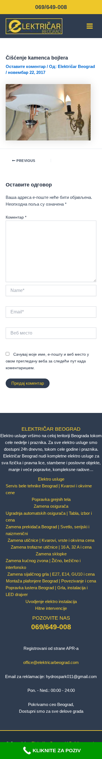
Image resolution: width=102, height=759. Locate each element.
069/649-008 (51, 7)
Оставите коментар (26, 66)
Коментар (16, 217)
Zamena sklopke (51, 554)
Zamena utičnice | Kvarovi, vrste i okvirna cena (51, 540)
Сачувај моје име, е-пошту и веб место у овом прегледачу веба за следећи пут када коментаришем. (47, 361)
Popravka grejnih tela (51, 499)
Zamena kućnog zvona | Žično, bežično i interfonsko (43, 564)
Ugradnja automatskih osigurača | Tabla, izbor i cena (49, 516)
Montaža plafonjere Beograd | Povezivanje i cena (51, 581)
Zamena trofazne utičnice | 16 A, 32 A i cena (51, 547)
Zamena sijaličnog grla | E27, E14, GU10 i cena (51, 574)
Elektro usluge (51, 479)
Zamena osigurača (51, 506)
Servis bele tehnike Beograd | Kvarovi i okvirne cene (49, 489)
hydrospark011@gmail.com (71, 676)
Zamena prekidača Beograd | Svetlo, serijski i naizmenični (47, 530)
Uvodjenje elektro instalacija (51, 601)
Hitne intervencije (51, 608)
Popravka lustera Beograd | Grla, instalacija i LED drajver (47, 591)
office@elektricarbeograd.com (51, 662)
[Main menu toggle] (89, 26)
